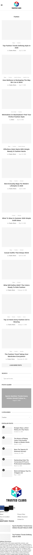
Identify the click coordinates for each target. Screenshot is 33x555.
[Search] (31, 5)
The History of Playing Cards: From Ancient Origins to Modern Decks (21, 440)
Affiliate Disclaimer (22, 516)
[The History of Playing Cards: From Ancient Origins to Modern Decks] (7, 441)
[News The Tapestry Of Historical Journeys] (7, 452)
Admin (12, 119)
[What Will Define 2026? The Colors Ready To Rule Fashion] (16, 269)
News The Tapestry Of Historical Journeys (21, 450)
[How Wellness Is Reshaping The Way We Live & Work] (16, 64)
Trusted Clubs (14, 554)
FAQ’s (1, 519)
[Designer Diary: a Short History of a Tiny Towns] (7, 430)
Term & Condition (5, 516)
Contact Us (20, 519)
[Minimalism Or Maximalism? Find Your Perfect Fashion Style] (16, 99)
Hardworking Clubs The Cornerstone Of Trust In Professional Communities (22, 462)
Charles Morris (12, 50)
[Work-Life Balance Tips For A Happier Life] (7, 473)
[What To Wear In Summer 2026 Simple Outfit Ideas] (16, 202)
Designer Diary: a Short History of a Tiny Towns (21, 428)
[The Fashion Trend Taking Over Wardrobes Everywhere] (16, 338)
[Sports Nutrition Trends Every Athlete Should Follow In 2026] (5, 528)
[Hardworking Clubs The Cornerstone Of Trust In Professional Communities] (7, 462)
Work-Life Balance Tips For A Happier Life (22, 472)
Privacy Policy (21, 514)
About (1, 514)
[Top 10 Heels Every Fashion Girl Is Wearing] (16, 304)
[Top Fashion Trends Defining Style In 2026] (16, 30)
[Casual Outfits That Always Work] (16, 237)
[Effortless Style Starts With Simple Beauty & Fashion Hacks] (16, 133)
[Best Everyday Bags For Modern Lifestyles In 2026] (16, 168)
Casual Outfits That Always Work (16, 253)
